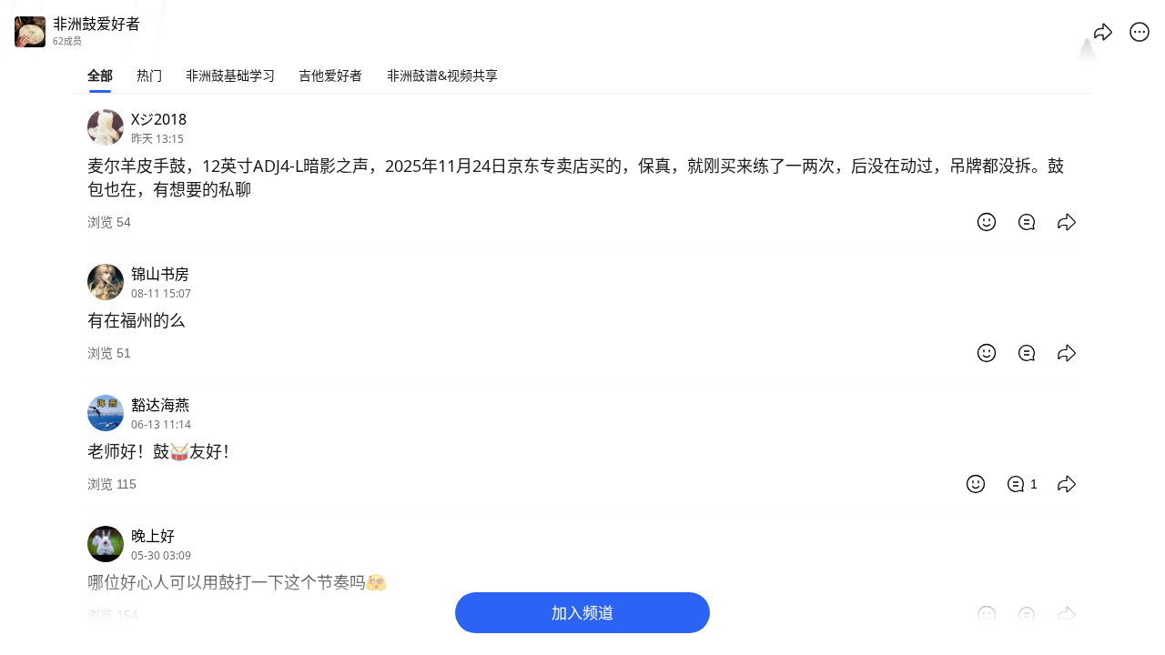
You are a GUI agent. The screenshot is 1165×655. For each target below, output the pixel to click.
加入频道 (582, 612)
